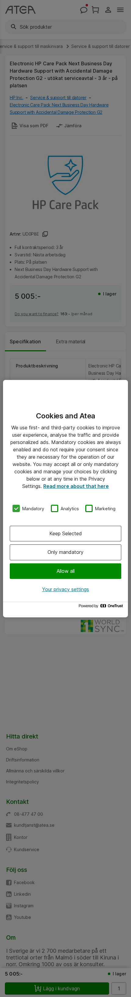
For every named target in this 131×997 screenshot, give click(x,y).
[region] (65, 498)
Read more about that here (76, 486)
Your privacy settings (65, 589)
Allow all (66, 571)
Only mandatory (65, 552)
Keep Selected (65, 533)
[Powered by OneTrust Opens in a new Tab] (102, 607)
